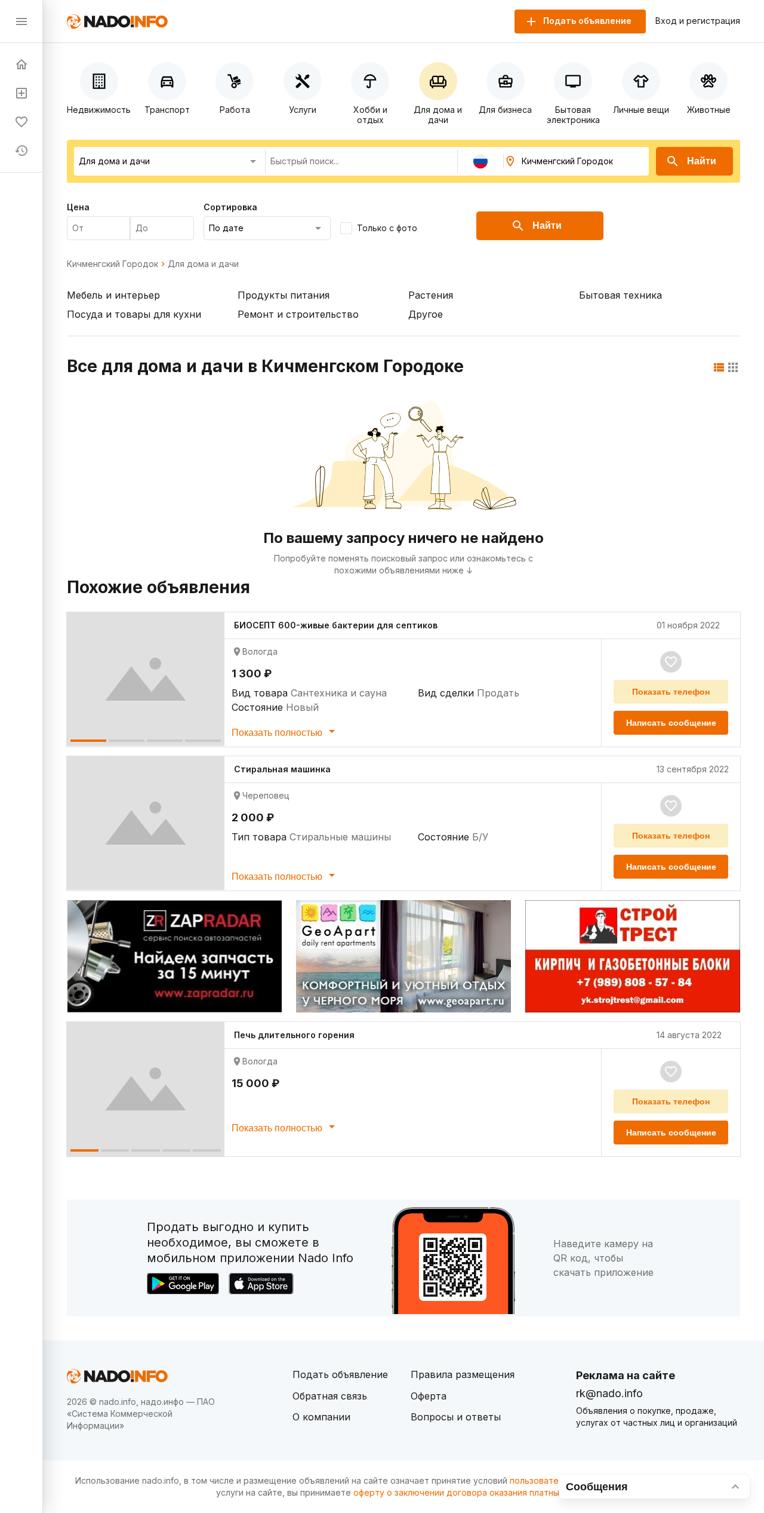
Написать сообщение (671, 723)
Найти (701, 161)
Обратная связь (329, 1396)
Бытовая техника (620, 295)
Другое (425, 314)
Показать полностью (278, 733)
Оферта (428, 1396)
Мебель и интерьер (113, 295)
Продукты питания (283, 295)
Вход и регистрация (697, 21)
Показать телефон (671, 691)
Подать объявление (340, 1374)
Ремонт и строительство (298, 314)
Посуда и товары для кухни (134, 314)
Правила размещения (463, 1374)
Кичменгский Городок (112, 264)
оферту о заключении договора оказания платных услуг (471, 1492)
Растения (430, 295)
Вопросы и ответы (456, 1417)
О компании (321, 1417)
